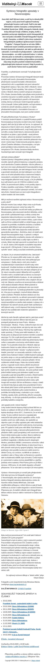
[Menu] (40, 3)
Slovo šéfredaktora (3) (21, 615)
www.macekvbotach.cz (17, 584)
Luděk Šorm (18, 646)
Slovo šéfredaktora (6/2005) (23, 609)
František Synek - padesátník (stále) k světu (20, 603)
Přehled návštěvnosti (31, 646)
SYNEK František (24, 589)
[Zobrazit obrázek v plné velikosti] (22, 513)
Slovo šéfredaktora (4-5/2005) (23, 612)
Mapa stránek (36, 660)
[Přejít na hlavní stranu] (17, 4)
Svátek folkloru (18, 618)
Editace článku (7, 646)
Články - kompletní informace (12, 639)
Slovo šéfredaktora (19, 621)
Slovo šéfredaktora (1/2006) (23, 606)
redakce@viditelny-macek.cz (16, 657)
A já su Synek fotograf (21, 635)
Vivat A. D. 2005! (18, 623)
